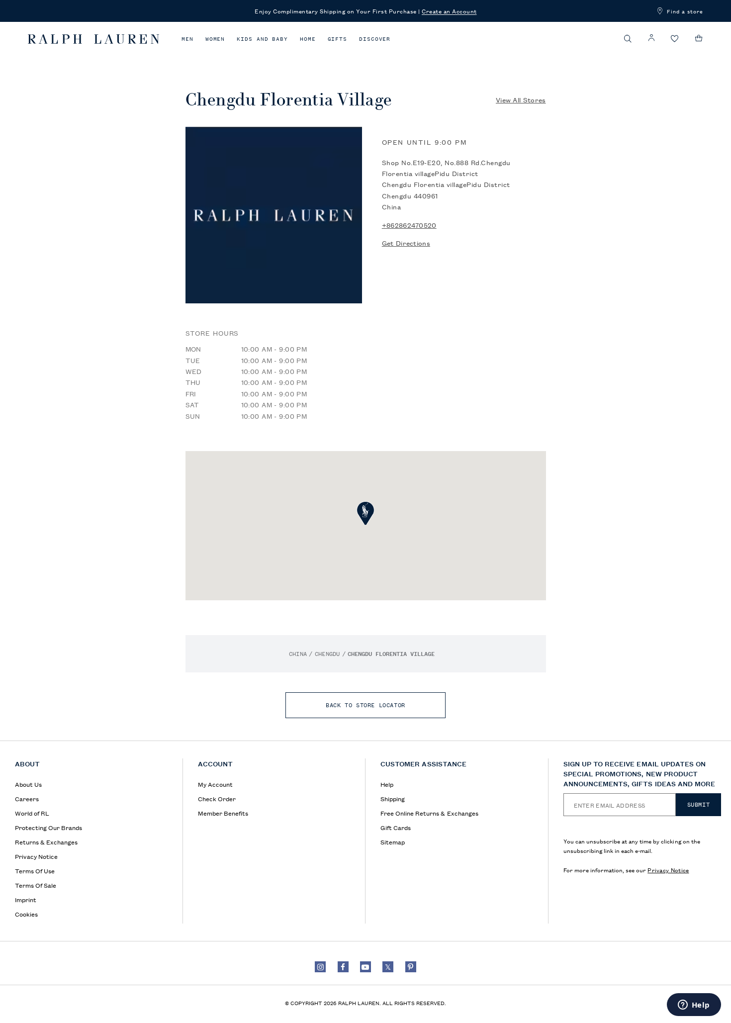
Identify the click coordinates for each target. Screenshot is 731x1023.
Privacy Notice (668, 869)
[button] (628, 38)
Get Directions (406, 243)
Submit (698, 805)
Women (215, 39)
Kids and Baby (262, 39)
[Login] (651, 38)
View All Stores (521, 99)
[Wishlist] (675, 39)
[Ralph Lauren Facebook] (343, 966)
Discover (374, 39)
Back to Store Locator (365, 705)
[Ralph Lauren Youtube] (365, 966)
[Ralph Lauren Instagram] (320, 966)
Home (308, 39)
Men (187, 39)
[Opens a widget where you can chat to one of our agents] (693, 1005)
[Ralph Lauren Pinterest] (410, 966)
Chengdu (327, 654)
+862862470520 (409, 225)
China (298, 654)
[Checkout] (699, 38)
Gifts (338, 39)
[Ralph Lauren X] (387, 966)
